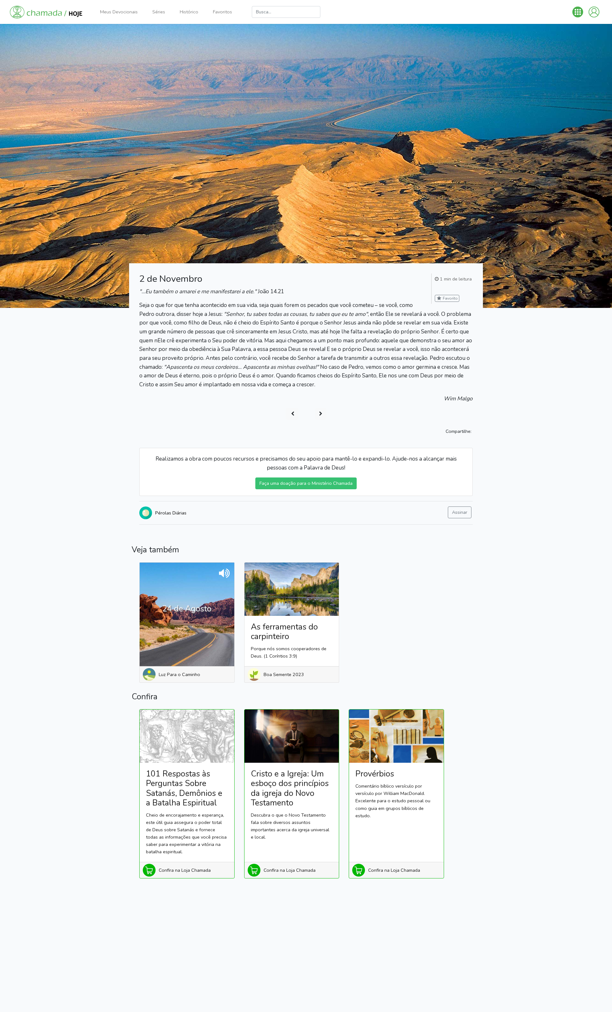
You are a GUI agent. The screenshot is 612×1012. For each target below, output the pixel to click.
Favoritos (222, 12)
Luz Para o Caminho (179, 674)
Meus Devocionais (119, 12)
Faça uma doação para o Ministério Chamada (306, 483)
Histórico (189, 12)
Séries (158, 12)
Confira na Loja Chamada (185, 870)
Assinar (459, 512)
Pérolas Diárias (170, 513)
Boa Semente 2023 (284, 674)
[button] (578, 12)
